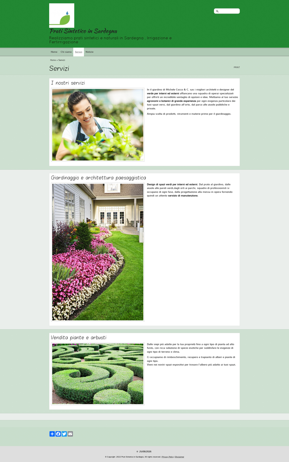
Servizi (78, 52)
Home (54, 52)
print (237, 67)
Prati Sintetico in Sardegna (83, 30)
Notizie (89, 52)
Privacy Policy (168, 457)
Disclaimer (179, 457)
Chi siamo (66, 52)
